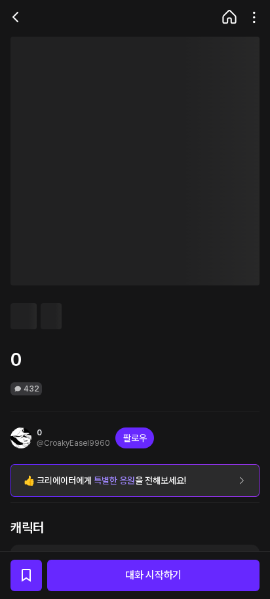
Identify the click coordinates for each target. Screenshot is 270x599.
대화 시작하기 (153, 575)
